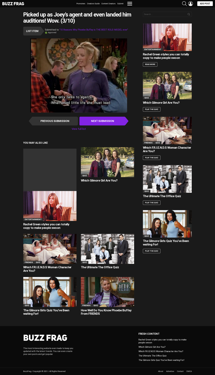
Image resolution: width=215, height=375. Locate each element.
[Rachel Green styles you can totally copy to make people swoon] (49, 185)
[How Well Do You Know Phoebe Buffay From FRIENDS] (107, 292)
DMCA (189, 371)
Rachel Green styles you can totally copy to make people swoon (46, 226)
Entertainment (33, 219)
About (160, 371)
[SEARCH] (184, 3)
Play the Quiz (151, 109)
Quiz (84, 176)
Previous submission (55, 121)
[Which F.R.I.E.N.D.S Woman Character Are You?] (49, 249)
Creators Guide (93, 3)
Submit (120, 3)
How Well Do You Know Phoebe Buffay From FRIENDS (106, 312)
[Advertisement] (49, 169)
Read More (150, 64)
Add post (205, 3)
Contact (180, 371)
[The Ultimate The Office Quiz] (107, 249)
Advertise (170, 371)
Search (189, 15)
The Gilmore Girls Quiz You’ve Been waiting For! (46, 312)
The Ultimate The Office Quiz (100, 267)
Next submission (102, 121)
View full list (79, 128)
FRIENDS (29, 262)
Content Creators (108, 3)
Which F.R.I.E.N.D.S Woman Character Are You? (47, 268)
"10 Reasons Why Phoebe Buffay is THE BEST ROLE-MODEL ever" (93, 29)
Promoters (80, 3)
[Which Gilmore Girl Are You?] (107, 162)
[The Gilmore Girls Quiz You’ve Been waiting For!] (49, 292)
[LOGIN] (190, 3)
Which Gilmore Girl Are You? (99, 180)
